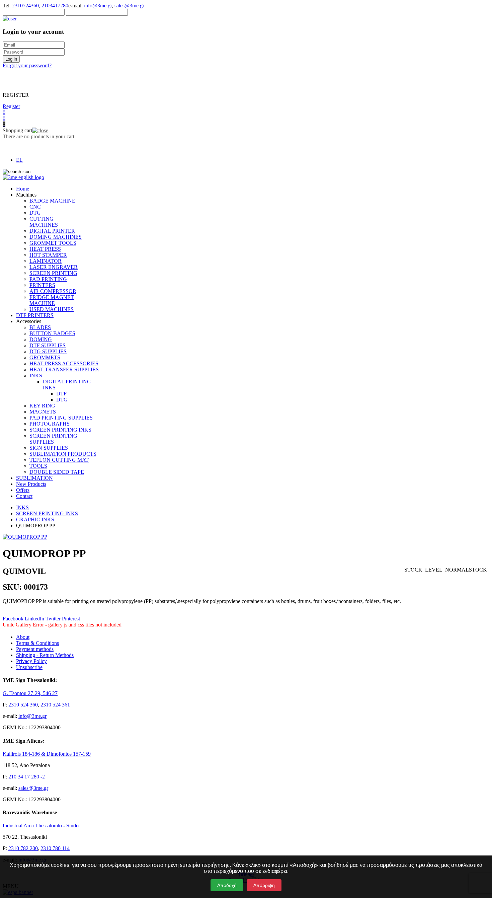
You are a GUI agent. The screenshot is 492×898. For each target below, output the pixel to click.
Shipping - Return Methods (45, 655)
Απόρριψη (264, 885)
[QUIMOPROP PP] (25, 537)
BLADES (40, 327)
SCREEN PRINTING (53, 273)
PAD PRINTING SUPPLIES (61, 418)
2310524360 (25, 5)
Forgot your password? (27, 65)
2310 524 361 (55, 704)
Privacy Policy (31, 661)
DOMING (40, 339)
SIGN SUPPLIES (48, 448)
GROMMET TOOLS (52, 243)
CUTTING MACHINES (43, 222)
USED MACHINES (51, 309)
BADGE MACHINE (52, 201)
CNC (35, 207)
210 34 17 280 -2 (26, 776)
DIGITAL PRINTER (52, 231)
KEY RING (42, 405)
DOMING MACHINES (55, 237)
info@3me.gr (98, 5)
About (22, 637)
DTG (35, 213)
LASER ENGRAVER (53, 267)
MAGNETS (42, 412)
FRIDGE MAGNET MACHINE (51, 300)
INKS (35, 375)
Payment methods (35, 649)
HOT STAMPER (48, 255)
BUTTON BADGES (52, 333)
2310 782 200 (23, 848)
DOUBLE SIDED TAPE (56, 472)
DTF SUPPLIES (47, 345)
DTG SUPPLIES (48, 351)
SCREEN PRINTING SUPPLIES (53, 439)
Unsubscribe (29, 667)
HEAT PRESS (45, 249)
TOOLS (38, 466)
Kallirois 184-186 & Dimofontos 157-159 (47, 754)
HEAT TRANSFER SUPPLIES (64, 369)
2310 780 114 (55, 848)
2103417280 (55, 5)
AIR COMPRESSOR (52, 291)
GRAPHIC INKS (35, 519)
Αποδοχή (227, 885)
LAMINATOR (45, 261)
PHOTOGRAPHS (49, 424)
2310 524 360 (23, 704)
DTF (61, 393)
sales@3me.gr (129, 5)
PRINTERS (42, 285)
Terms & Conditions (37, 643)
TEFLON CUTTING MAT (59, 460)
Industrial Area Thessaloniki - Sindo (41, 825)
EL (19, 160)
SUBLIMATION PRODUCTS (62, 454)
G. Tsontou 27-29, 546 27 (30, 693)
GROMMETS (44, 357)
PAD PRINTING (48, 279)
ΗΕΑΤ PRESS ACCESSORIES (63, 363)
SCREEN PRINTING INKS (60, 430)
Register (11, 106)
